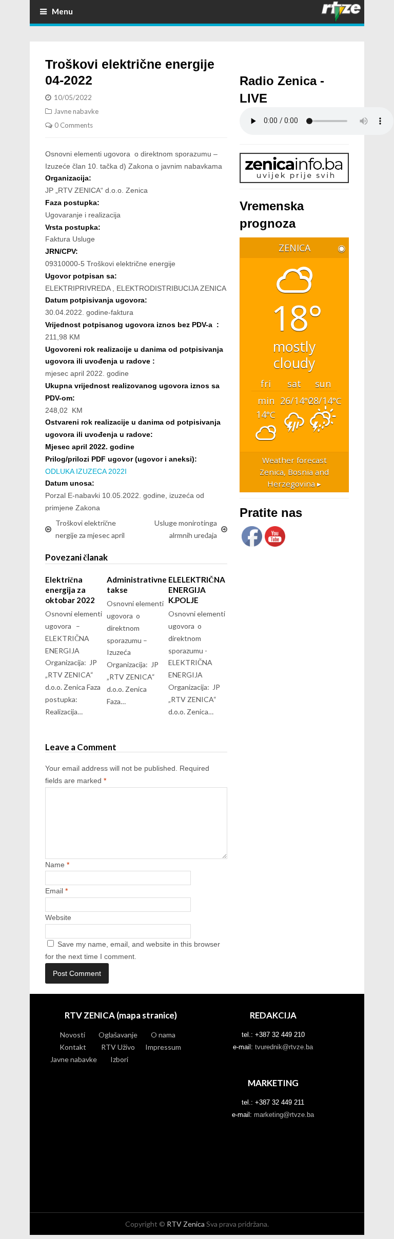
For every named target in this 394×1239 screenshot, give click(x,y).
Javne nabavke (76, 111)
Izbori (119, 1059)
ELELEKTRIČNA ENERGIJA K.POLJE (196, 590)
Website (58, 917)
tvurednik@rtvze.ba (284, 1047)
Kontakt (73, 1047)
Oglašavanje (117, 1034)
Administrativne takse (137, 584)
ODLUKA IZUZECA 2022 (85, 471)
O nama (163, 1034)
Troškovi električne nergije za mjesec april (90, 528)
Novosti (72, 1034)
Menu (62, 11)
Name (57, 865)
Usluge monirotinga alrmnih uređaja (185, 528)
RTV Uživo (118, 1047)
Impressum (163, 1047)
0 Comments (73, 125)
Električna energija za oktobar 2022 (70, 590)
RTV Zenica (186, 1224)
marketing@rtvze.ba (284, 1114)
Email (56, 891)
